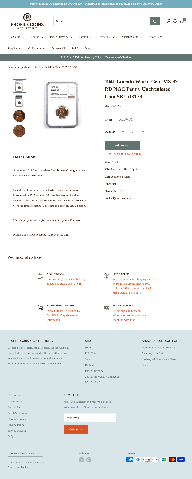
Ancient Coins (129, 36)
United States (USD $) (22, 453)
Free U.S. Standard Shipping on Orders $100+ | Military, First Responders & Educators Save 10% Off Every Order (96, 3)
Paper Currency (59, 36)
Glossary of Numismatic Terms (159, 359)
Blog (88, 48)
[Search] (155, 21)
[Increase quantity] (143, 132)
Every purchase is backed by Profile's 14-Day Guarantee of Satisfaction (63, 315)
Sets (87, 359)
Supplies (12, 48)
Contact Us (14, 407)
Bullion (35, 36)
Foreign (83, 36)
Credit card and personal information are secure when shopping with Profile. (129, 315)
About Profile (15, 401)
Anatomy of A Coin (152, 353)
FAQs (11, 436)
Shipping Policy (17, 418)
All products (23, 67)
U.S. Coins (14, 36)
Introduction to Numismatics (158, 347)
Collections (34, 48)
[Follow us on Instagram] (88, 459)
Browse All (58, 48)
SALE (74, 48)
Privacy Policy (16, 424)
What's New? (92, 382)
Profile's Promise (17, 413)
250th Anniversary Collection (102, 376)
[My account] (169, 21)
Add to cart (122, 145)
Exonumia (105, 36)
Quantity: (110, 131)
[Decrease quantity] (123, 132)
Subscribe (76, 429)
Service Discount (17, 430)
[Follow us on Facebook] (81, 459)
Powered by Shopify (18, 467)
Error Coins (155, 36)
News (144, 364)
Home (11, 67)
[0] (181, 21)
